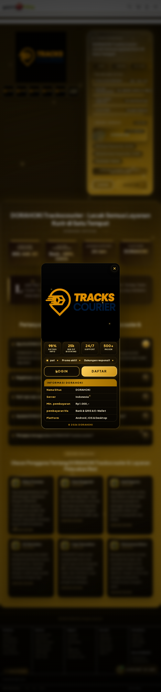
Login (62, 371)
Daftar (99, 371)
